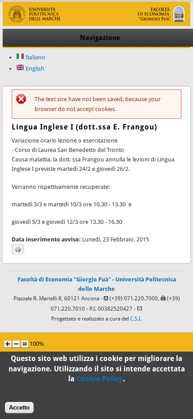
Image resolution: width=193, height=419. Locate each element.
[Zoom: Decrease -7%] (16, 344)
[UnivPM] (96, 24)
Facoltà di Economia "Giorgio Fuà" (64, 279)
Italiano (34, 57)
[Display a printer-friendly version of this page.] (18, 249)
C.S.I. (136, 319)
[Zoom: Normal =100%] (24, 344)
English (34, 68)
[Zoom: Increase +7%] (7, 344)
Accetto (19, 407)
